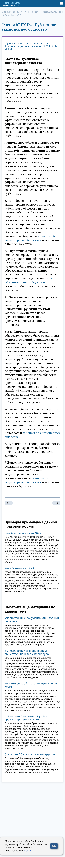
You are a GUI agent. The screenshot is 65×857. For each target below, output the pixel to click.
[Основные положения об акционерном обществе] (9, 503)
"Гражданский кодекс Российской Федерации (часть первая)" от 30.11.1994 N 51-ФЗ (31, 46)
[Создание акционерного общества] (56, 503)
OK (54, 845)
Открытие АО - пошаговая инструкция (30, 754)
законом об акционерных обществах (30, 238)
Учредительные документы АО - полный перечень (32, 619)
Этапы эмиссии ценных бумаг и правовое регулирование (26, 717)
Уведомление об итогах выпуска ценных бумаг (32, 685)
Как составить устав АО (21, 568)
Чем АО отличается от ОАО (23, 533)
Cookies (28, 850)
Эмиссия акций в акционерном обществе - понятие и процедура (27, 652)
